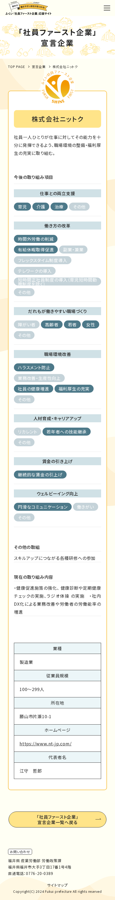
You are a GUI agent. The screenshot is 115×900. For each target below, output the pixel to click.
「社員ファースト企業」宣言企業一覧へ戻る (57, 819)
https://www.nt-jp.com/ (46, 743)
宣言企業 (38, 66)
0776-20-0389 (39, 873)
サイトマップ (57, 885)
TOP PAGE (16, 66)
